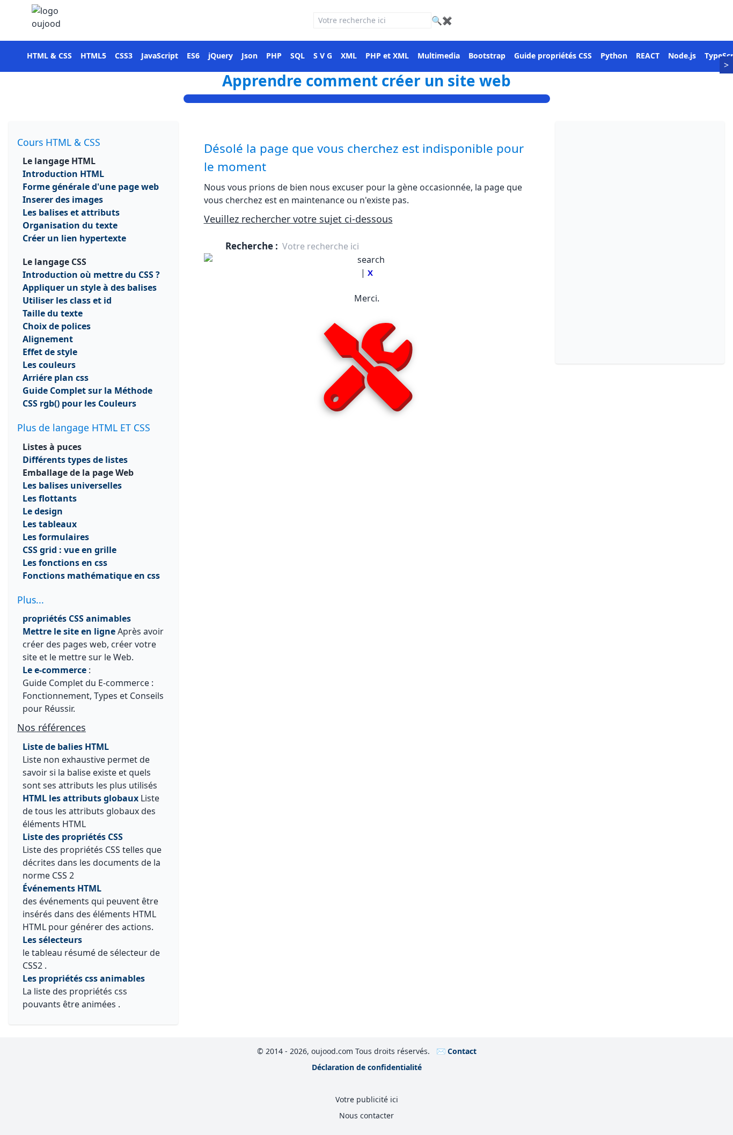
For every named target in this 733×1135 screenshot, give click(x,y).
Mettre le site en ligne (69, 631)
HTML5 (93, 55)
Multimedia (438, 55)
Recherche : (252, 246)
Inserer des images (63, 199)
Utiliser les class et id (67, 300)
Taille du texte (53, 313)
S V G (322, 55)
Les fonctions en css (65, 563)
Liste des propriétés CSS (73, 837)
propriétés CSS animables (77, 618)
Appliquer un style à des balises (90, 287)
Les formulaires (56, 537)
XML (349, 55)
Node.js (682, 55)
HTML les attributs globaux (80, 798)
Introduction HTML (63, 174)
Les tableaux (50, 524)
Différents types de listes (75, 460)
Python (613, 55)
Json (249, 55)
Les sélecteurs (52, 940)
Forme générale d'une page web (91, 187)
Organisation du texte (70, 225)
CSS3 (124, 55)
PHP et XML (387, 55)
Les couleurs (49, 365)
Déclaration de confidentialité (367, 1067)
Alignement (48, 339)
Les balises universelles (72, 485)
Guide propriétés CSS (553, 55)
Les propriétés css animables (84, 978)
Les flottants (50, 498)
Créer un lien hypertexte (74, 238)
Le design (43, 511)
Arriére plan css (56, 378)
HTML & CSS (49, 55)
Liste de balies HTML (66, 747)
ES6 (193, 55)
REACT (647, 55)
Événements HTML (62, 888)
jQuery (220, 55)
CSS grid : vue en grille (69, 550)
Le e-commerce (54, 670)
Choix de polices (57, 326)
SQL (297, 55)
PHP (274, 55)
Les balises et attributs (71, 212)
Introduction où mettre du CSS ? (91, 275)
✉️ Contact (456, 1051)
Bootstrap (486, 55)
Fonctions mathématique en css (91, 575)
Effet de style (50, 352)
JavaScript (159, 55)
